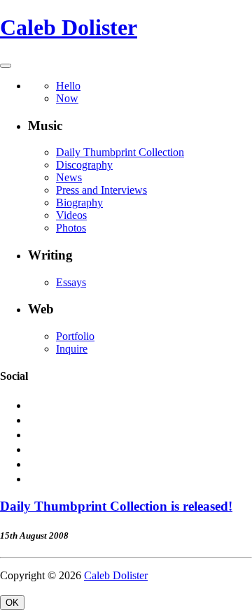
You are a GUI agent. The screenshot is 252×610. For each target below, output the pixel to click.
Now (67, 98)
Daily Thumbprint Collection (120, 152)
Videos (71, 215)
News (69, 177)
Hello (68, 86)
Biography (79, 202)
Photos (71, 228)
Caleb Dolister (68, 27)
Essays (71, 282)
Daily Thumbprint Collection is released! (116, 506)
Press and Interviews (101, 190)
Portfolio (75, 336)
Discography (84, 165)
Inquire (72, 349)
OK (12, 602)
